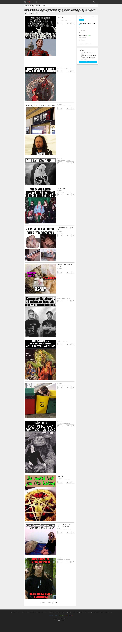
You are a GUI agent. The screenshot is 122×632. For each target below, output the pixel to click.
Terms (82, 612)
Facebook (51, 615)
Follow (81, 20)
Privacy (78, 612)
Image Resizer (69, 612)
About (74, 612)
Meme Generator (25, 612)
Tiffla (81, 32)
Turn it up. (60, 17)
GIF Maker (18, 612)
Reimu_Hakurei (82, 40)
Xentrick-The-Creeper (85, 35)
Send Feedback (108, 612)
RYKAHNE (60, 528)
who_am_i (60, 19)
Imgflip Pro (12, 612)
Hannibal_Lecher (82, 30)
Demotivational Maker (59, 612)
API (86, 612)
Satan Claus (61, 188)
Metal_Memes (28, 5)
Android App (61, 615)
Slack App (90, 612)
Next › (56, 602)
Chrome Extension (69, 615)
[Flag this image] (73, 23)
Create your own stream (85, 43)
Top (37, 5)
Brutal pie (60, 476)
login (80, 24)
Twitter (56, 615)
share (68, 23)
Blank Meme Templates (35, 612)
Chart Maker (51, 612)
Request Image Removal (99, 612)
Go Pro (88, 62)
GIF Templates (44, 612)
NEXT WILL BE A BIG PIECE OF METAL (64, 525)
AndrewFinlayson (82, 37)
